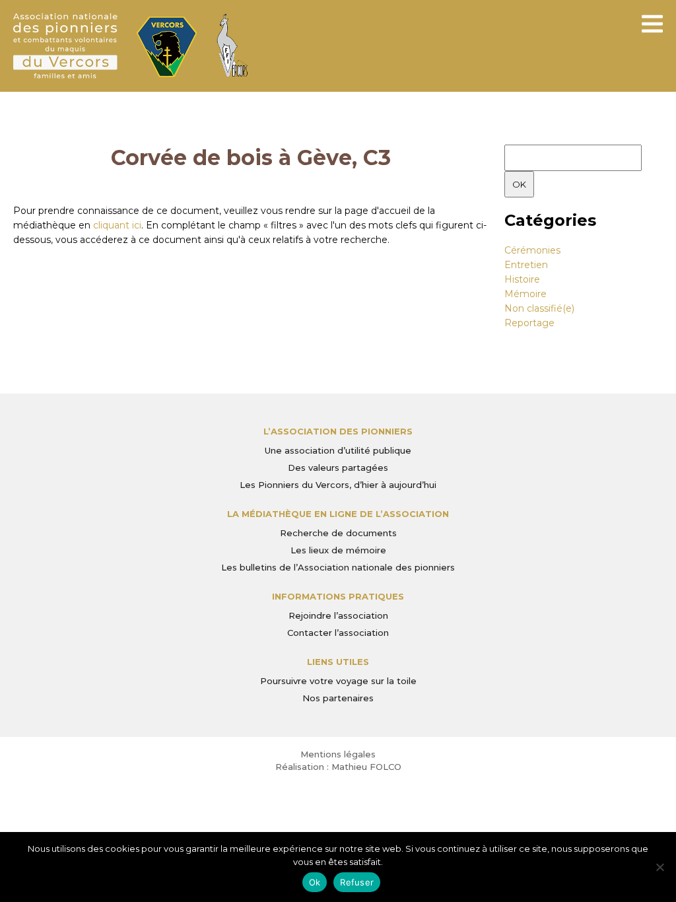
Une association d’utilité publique (338, 450)
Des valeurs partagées (338, 467)
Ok (315, 882)
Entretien (526, 265)
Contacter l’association (338, 632)
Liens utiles (338, 661)
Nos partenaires (338, 698)
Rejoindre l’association (338, 615)
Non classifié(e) (539, 308)
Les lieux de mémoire (338, 550)
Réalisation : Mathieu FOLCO (338, 766)
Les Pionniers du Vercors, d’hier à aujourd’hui (338, 484)
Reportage (529, 323)
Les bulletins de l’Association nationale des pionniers (338, 567)
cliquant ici (117, 225)
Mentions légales (338, 754)
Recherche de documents (338, 533)
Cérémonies (532, 250)
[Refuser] (659, 867)
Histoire (522, 279)
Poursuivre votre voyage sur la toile (338, 681)
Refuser (357, 882)
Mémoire (525, 294)
